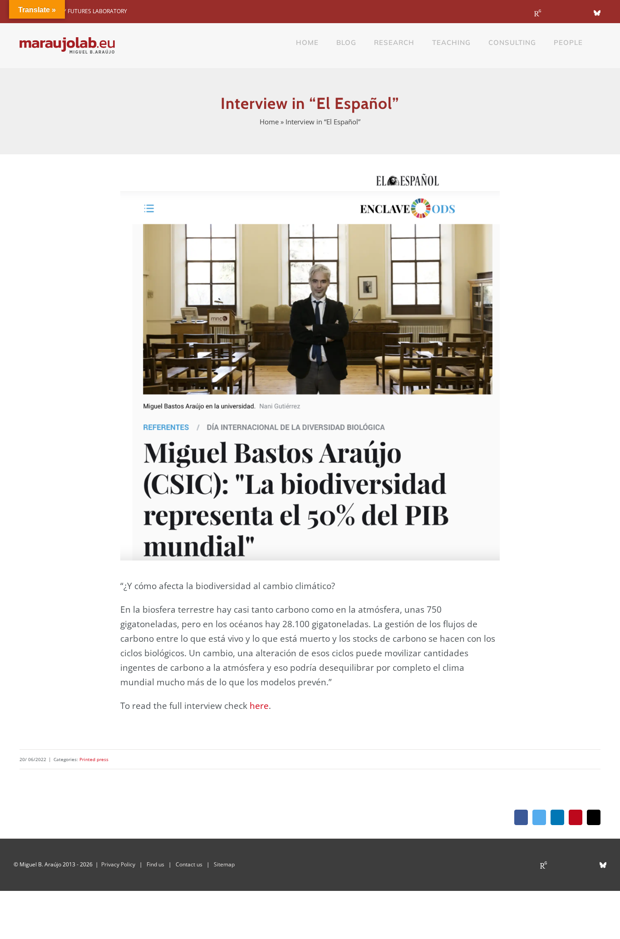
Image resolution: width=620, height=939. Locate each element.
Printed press (93, 759)
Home (269, 121)
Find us (155, 864)
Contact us (189, 864)
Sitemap (224, 864)
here (259, 706)
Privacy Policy (118, 864)
